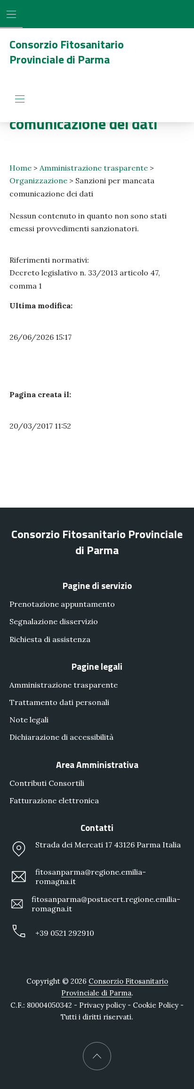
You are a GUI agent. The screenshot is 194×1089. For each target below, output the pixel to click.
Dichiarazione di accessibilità (61, 737)
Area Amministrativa (97, 764)
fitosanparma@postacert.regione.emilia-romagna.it (106, 904)
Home (20, 167)
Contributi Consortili (46, 783)
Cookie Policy (155, 1005)
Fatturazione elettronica (54, 800)
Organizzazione (38, 180)
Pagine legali (97, 666)
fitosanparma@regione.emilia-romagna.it (90, 877)
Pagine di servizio (97, 586)
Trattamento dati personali (59, 702)
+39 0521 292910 (64, 933)
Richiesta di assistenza (49, 639)
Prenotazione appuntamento (62, 604)
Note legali (28, 720)
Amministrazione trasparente (94, 167)
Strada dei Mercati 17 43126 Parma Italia (108, 844)
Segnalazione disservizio (53, 622)
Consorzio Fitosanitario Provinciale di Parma (66, 52)
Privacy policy (102, 1005)
